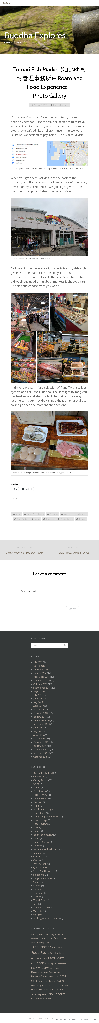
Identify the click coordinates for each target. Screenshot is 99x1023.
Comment (72, 609)
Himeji (36, 805)
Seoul (33, 985)
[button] (30, 311)
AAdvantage (35, 935)
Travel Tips (39, 900)
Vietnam (37, 914)
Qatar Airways (40, 867)
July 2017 (37, 694)
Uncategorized (41, 907)
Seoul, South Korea (43, 871)
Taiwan (37, 889)
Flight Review (40, 794)
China (36, 783)
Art (40, 934)
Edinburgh (41, 942)
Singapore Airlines (42, 878)
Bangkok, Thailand (43, 772)
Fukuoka (37, 802)
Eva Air (36, 787)
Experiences (39, 791)
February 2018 (40, 669)
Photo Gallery (66, 519)
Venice (41, 999)
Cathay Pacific (40, 780)
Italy (35, 827)
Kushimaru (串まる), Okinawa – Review (24, 550)
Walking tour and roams (75, 514)
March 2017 (39, 709)
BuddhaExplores (60, 105)
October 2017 (40, 684)
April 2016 (38, 734)
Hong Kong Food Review (45, 816)
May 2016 (38, 731)
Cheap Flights (62, 939)
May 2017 (38, 702)
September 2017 (41, 687)
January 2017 (39, 716)
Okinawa (54, 514)
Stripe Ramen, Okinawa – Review (74, 550)
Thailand (37, 892)
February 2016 (40, 742)
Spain (36, 882)
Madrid (37, 845)
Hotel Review (40, 823)
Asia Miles (46, 935)
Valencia (37, 911)
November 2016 (41, 724)
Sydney (37, 885)
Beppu (60, 935)
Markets (59, 968)
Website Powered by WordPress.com (49, 1018)
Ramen (52, 981)
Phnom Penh (39, 863)
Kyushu (55, 963)
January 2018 (39, 673)
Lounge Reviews (41, 842)
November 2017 (41, 680)
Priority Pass (44, 981)
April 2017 (38, 705)
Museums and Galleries (45, 849)
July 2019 (37, 662)
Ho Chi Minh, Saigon (43, 809)
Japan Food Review (35, 514)
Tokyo (36, 896)
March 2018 (39, 665)
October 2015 (40, 756)
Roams (82, 519)
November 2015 (41, 753)
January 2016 (39, 745)
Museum (35, 972)
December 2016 (41, 720)
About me (6, 3)
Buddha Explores (35, 35)
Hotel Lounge (40, 820)
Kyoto (36, 838)
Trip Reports (56, 994)
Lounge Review (40, 968)
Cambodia (38, 776)
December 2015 (41, 749)
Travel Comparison (38, 994)
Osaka (36, 860)
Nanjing (37, 852)
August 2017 (39, 691)
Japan (18, 514)
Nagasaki (44, 972)
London (63, 964)
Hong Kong (39, 812)
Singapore (38, 874)
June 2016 (38, 727)
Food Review (22, 519)
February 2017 (40, 713)
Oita (58, 972)
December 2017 (41, 676)
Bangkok (53, 935)
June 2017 (38, 698)
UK (34, 903)
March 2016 (39, 738)
